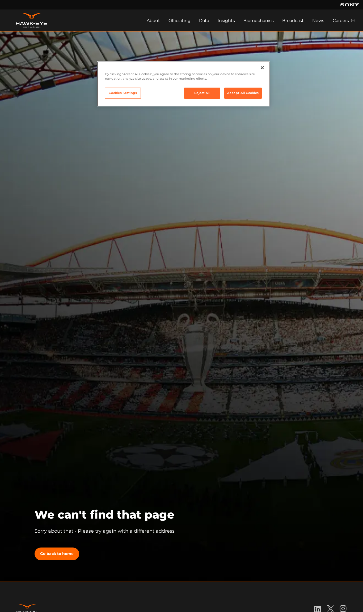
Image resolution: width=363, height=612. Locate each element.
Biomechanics (258, 20)
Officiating (179, 20)
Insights (226, 20)
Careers (341, 20)
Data (204, 20)
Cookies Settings (123, 93)
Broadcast (293, 20)
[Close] (262, 68)
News (318, 20)
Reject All (202, 93)
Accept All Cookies (243, 93)
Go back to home (57, 553)
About (153, 20)
